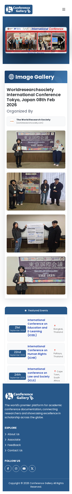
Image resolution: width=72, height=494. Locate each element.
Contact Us (15, 450)
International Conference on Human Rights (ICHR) (37, 352)
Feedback (14, 445)
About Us (13, 434)
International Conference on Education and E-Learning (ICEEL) (37, 327)
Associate (14, 440)
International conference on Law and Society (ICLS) (39, 374)
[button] (62, 40)
